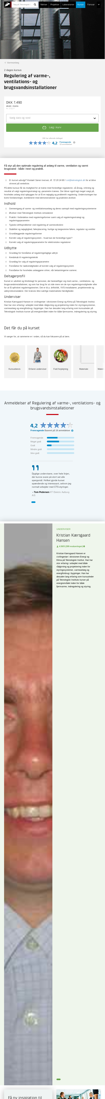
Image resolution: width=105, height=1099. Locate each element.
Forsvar (91, 5)
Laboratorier (68, 5)
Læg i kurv (54, 127)
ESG (84, 18)
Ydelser (43, 5)
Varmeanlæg (12, 62)
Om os (85, 24)
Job (83, 11)
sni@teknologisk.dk (75, 180)
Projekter (54, 5)
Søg (35, 5)
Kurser (80, 5)
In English (87, 30)
